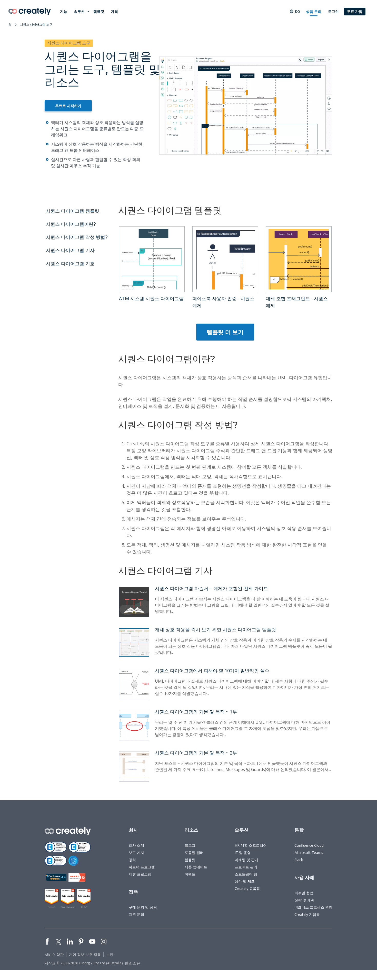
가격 (114, 11)
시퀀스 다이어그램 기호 (70, 264)
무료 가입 (354, 11)
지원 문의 (136, 914)
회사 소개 (136, 845)
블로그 (190, 845)
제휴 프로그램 (140, 874)
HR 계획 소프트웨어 (251, 845)
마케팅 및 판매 (246, 859)
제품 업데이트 (196, 866)
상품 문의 (313, 11)
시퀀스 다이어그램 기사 (70, 250)
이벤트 (190, 874)
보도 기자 (136, 852)
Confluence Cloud (309, 845)
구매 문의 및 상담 (143, 907)
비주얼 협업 (303, 892)
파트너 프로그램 (142, 866)
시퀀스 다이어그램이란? (71, 224)
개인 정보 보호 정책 (85, 954)
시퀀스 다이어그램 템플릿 (72, 211)
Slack (298, 859)
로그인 (333, 11)
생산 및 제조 (245, 881)
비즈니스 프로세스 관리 (313, 907)
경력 (132, 859)
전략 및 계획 (304, 900)
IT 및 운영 (243, 852)
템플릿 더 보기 (225, 332)
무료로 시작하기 (68, 105)
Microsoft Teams (308, 852)
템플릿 (98, 11)
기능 (63, 11)
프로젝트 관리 (246, 866)
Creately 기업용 (307, 914)
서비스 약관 (54, 954)
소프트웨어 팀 (246, 874)
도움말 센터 (194, 852)
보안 (109, 954)
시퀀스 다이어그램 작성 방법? (77, 237)
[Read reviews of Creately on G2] (76, 877)
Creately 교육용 (247, 888)
